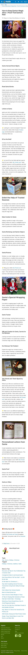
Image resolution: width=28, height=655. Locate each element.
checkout (22, 536)
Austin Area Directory (5, 627)
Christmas (16, 560)
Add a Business (4, 643)
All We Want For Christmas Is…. (10, 581)
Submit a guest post (19, 632)
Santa (19, 563)
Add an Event (4, 647)
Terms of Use (24, 650)
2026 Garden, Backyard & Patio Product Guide (14, 614)
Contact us (17, 629)
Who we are (17, 627)
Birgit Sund (6, 543)
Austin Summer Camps (6, 629)
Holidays (11, 560)
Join (22, 1)
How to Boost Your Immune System (11, 590)
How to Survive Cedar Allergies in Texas (12, 594)
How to (6, 560)
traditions (15, 563)
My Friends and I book (12, 534)
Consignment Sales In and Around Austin (12, 575)
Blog (16, 631)
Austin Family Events (5, 631)
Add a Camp (3, 645)
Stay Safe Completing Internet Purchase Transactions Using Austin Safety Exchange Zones (13, 585)
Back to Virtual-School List (9, 592)
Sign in (25, 1)
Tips (3, 560)
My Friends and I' (17, 162)
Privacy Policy (17, 650)
